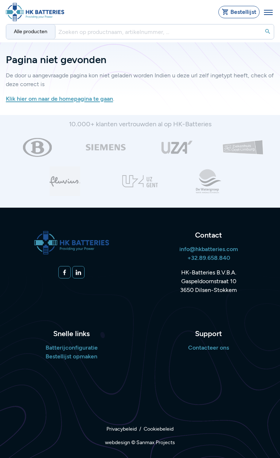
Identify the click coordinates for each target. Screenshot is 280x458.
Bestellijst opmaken (71, 356)
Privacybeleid (121, 429)
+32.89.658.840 (208, 257)
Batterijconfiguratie (72, 347)
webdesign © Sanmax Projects (140, 442)
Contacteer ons (208, 347)
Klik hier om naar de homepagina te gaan (59, 98)
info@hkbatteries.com (208, 249)
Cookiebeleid (159, 429)
